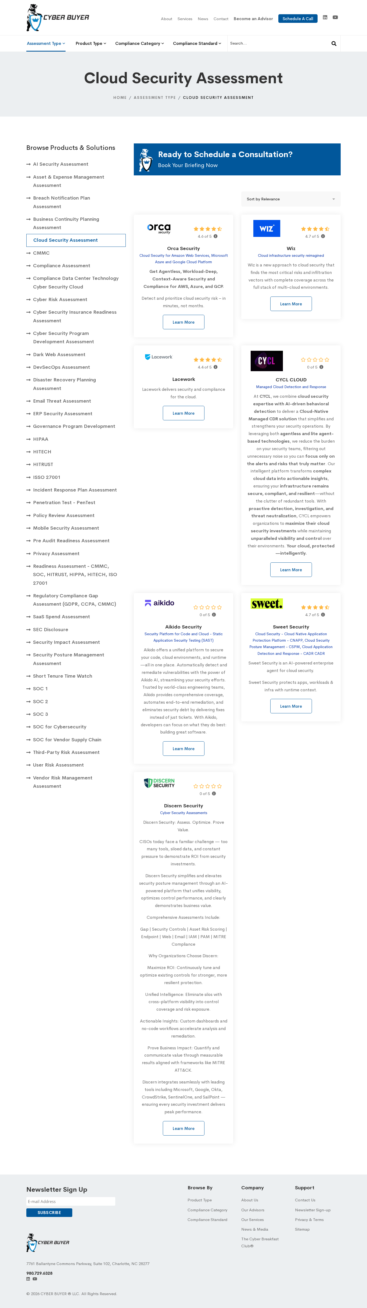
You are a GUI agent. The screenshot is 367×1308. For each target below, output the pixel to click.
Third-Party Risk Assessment (66, 752)
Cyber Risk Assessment (60, 299)
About (166, 18)
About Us (249, 1199)
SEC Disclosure (50, 630)
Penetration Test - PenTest (64, 502)
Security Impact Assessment (66, 642)
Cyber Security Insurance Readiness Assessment (75, 316)
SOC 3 (40, 714)
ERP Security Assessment (62, 414)
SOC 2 (40, 701)
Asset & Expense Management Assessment (68, 181)
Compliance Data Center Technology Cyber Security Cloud (75, 282)
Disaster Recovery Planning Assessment (64, 384)
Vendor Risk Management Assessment (62, 782)
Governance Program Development (74, 426)
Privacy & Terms (309, 1219)
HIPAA (40, 439)
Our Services (252, 1219)
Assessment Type (155, 97)
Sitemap (302, 1229)
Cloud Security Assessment (65, 240)
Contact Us (305, 1199)
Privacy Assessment (56, 554)
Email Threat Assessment (62, 401)
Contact (221, 18)
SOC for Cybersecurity (59, 727)
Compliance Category (207, 1209)
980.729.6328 (39, 1273)
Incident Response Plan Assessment (75, 490)
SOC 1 (40, 689)
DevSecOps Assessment (61, 367)
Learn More (184, 322)
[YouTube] (335, 17)
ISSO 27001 (47, 477)
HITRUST (43, 464)
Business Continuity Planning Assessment (66, 223)
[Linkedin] (325, 17)
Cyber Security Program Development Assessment (63, 337)
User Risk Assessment (58, 765)
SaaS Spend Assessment (61, 617)
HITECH (42, 452)
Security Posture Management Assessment (68, 659)
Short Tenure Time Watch (62, 676)
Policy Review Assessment (64, 515)
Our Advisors (252, 1209)
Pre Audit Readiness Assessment (71, 541)
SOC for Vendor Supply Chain (67, 740)
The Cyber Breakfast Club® (260, 1242)
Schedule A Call (298, 18)
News (203, 18)
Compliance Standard (207, 1219)
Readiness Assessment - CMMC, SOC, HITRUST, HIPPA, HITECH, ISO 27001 (75, 574)
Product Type (200, 1199)
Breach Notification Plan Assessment (61, 202)
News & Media (254, 1229)
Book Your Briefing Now (188, 165)
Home (120, 97)
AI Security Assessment (60, 164)
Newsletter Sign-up (313, 1209)
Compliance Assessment (61, 266)
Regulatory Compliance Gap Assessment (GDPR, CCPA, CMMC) (74, 600)
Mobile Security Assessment (66, 528)
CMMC (41, 253)
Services (185, 18)
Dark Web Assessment (59, 354)
